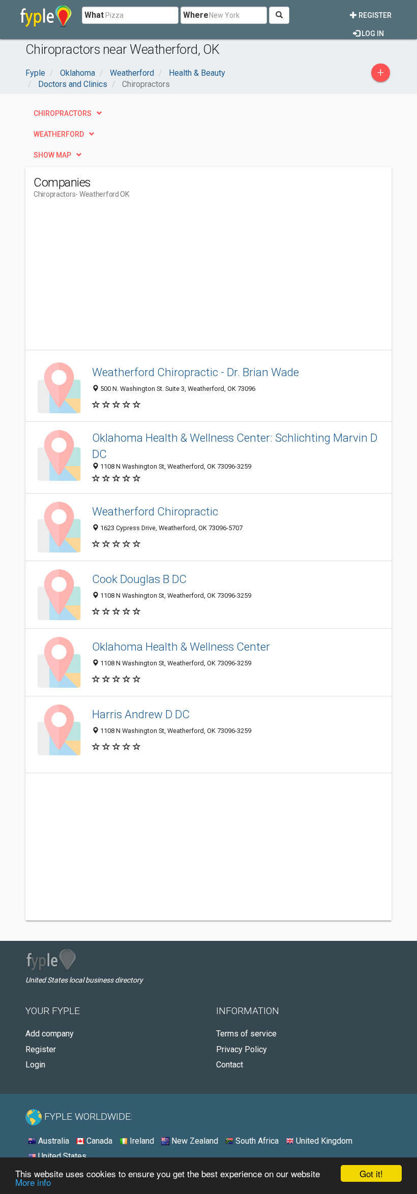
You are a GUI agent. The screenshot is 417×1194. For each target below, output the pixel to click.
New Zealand (193, 1141)
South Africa (256, 1141)
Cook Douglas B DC (139, 579)
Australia (52, 1141)
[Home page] (46, 15)
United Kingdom (323, 1141)
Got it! (371, 1173)
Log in (372, 33)
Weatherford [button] (59, 134)
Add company (49, 1033)
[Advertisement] (119, 278)
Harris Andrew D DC (141, 714)
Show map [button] (52, 155)
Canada (98, 1141)
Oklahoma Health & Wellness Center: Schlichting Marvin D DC (234, 445)
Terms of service (246, 1033)
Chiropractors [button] (63, 113)
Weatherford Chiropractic (155, 511)
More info (33, 1182)
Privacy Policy (241, 1049)
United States (61, 1156)
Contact (229, 1064)
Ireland (141, 1141)
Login (35, 1064)
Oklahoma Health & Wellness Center (181, 646)
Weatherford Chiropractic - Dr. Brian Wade (195, 372)
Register (374, 15)
